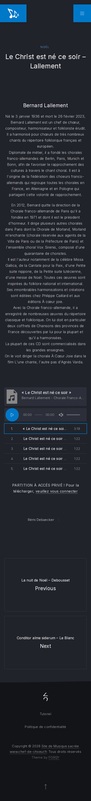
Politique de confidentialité (45, 727)
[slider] (73, 414)
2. (39, 438)
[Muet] (61, 414)
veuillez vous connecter (57, 491)
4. (39, 458)
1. (39, 428)
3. (39, 448)
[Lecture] (12, 414)
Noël (44, 47)
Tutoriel (45, 714)
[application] (45, 414)
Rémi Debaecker (41, 520)
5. (39, 468)
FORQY (54, 757)
